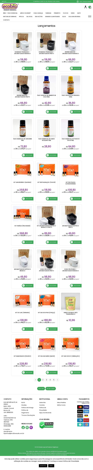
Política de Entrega (27, 408)
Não (51, 466)
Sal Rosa (29, 16)
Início (4, 1)
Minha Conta (62, 399)
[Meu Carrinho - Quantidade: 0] (90, 8)
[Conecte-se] (85, 8)
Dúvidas (24, 405)
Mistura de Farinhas (9, 16)
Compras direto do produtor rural (46, 1)
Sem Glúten (38, 16)
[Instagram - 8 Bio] (31, 428)
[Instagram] (27, 428)
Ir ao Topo (50, 388)
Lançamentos (46, 26)
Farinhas (48, 13)
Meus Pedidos (61, 402)
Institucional (44, 399)
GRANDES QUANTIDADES (52, 16)
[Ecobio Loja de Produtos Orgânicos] (10, 10)
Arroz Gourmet (25, 13)
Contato (6, 20)
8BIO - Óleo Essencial (10, 13)
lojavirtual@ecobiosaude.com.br (14, 433)
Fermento (57, 13)
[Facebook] (23, 428)
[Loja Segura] (46, 428)
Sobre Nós (42, 402)
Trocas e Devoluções (28, 415)
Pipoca (21, 16)
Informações (27, 399)
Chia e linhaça (38, 13)
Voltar (41, 388)
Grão (73, 13)
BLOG (64, 16)
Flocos (65, 13)
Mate (79, 13)
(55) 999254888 (85, 1)
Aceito (43, 466)
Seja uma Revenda (74, 16)
